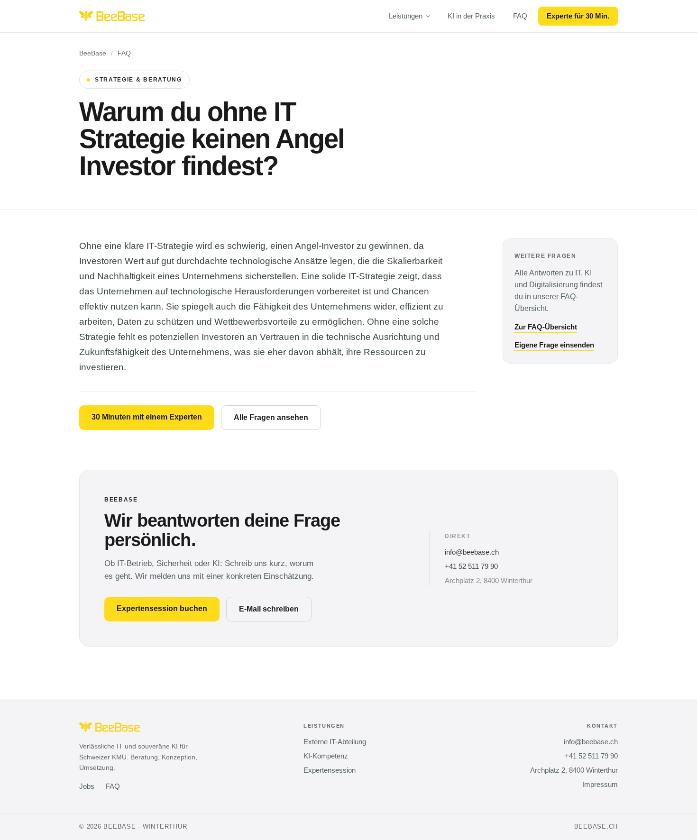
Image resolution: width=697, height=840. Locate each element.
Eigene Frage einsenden (554, 345)
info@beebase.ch (472, 552)
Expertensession (329, 770)
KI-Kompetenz (325, 756)
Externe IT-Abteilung (334, 742)
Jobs (86, 786)
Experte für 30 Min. (578, 16)
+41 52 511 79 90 (471, 566)
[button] (409, 16)
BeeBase (92, 53)
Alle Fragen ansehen (271, 417)
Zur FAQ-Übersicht (545, 327)
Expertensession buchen (162, 608)
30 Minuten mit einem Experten (147, 417)
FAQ (520, 16)
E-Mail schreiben (269, 609)
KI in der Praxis (471, 16)
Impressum (600, 784)
